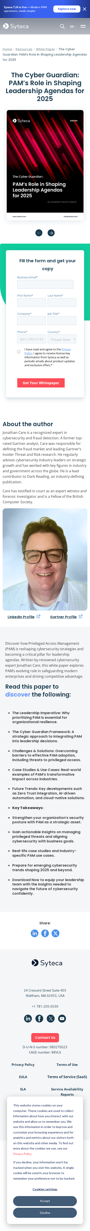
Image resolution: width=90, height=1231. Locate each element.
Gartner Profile (63, 616)
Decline (45, 1213)
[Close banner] (84, 9)
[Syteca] (15, 26)
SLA (23, 1089)
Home (7, 49)
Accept (45, 1201)
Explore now (67, 9)
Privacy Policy (22, 1154)
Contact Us (45, 1037)
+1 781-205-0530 (45, 1006)
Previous (38, 232)
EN (72, 26)
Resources (24, 49)
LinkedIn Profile (21, 616)
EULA (23, 1077)
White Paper (45, 49)
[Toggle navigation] (83, 26)
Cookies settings (45, 1189)
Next (51, 232)
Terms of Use (67, 1064)
